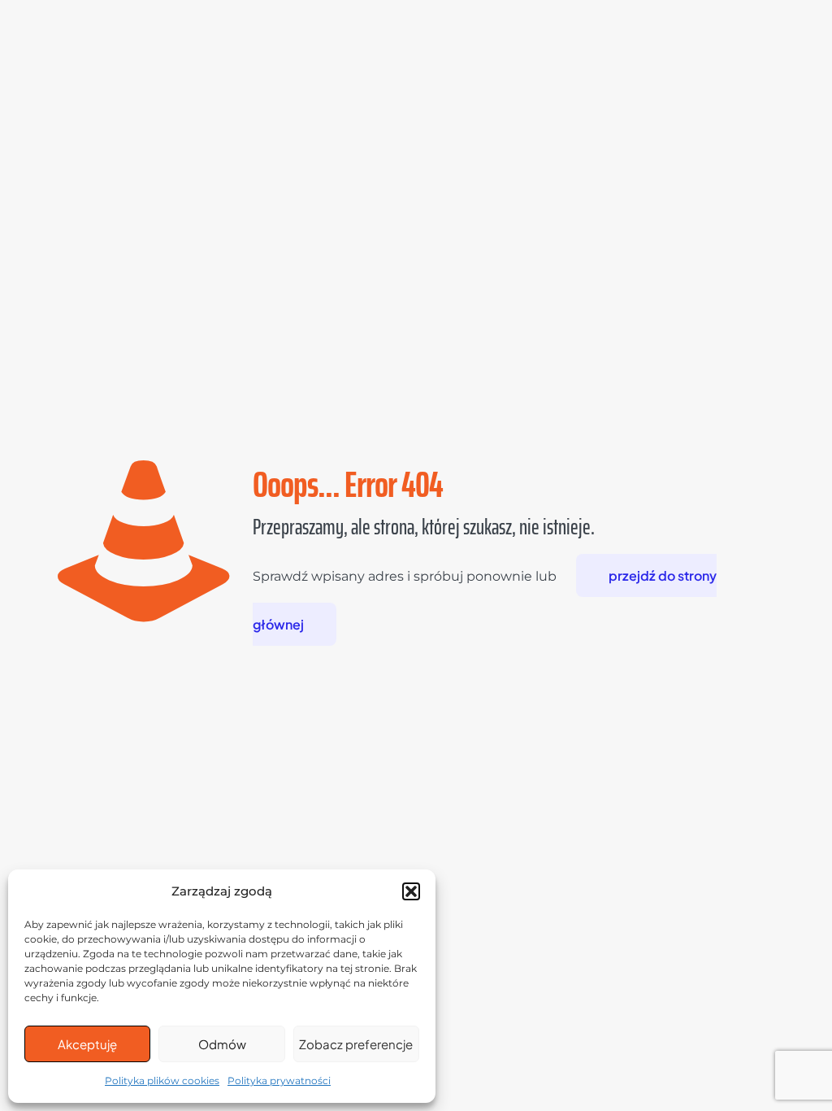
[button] (411, 891)
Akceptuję (87, 1044)
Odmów (222, 1044)
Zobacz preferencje (356, 1044)
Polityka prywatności (279, 1080)
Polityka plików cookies (162, 1080)
